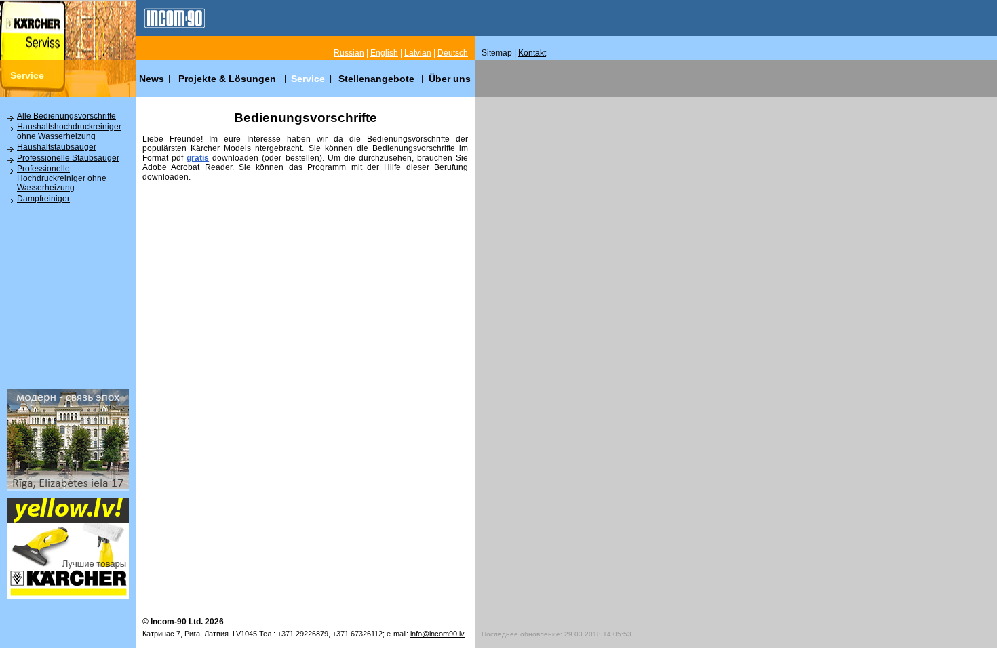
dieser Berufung (437, 167)
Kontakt (532, 53)
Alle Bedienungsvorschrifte (66, 116)
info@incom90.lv (437, 634)
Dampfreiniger (43, 198)
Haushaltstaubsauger (56, 147)
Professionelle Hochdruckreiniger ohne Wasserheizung (61, 178)
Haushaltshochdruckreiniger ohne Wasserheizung (69, 131)
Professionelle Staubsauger (68, 158)
